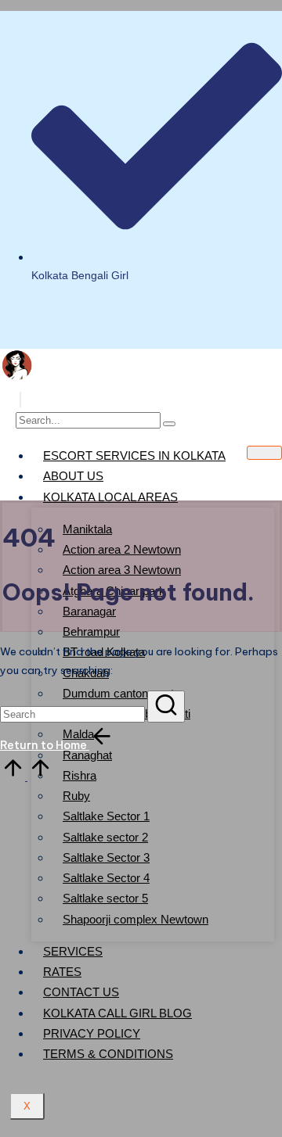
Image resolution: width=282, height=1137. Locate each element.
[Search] (169, 423)
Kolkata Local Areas (110, 497)
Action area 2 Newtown (122, 549)
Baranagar (89, 611)
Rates (62, 971)
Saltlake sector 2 (105, 837)
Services (73, 951)
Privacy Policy (91, 1033)
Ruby (76, 795)
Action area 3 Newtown (122, 569)
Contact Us (81, 992)
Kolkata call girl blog (117, 1013)
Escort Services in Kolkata (134, 455)
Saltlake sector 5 (105, 898)
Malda (78, 734)
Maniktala (87, 529)
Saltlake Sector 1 (106, 816)
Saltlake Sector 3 (106, 857)
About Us (73, 475)
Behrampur (91, 631)
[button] (20, 399)
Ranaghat (87, 755)
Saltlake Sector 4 (106, 877)
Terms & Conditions (108, 1053)
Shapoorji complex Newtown (135, 919)
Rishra (79, 775)
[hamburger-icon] (264, 453)
